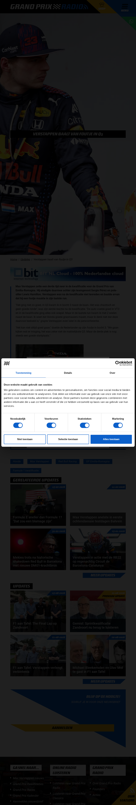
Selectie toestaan (68, 439)
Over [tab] (112, 372)
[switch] (51, 425)
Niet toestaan (25, 439)
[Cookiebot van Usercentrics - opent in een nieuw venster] (117, 363)
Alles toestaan (111, 439)
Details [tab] (68, 372)
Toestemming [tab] (23, 372)
